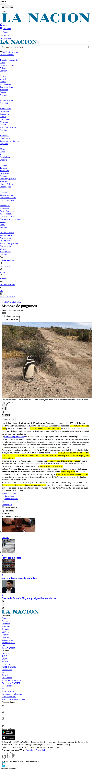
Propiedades (5, 84)
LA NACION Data (7, 65)
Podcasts (4, 181)
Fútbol (2, 149)
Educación (4, 114)
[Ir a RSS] (3, 726)
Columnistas (5, 138)
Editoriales (4, 135)
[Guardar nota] (3, 405)
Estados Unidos (6, 100)
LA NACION (7, 302)
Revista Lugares (6, 238)
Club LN (6, 35)
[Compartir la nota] (3, 408)
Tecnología (4, 170)
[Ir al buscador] (4, 11)
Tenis (2, 154)
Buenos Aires (5, 108)
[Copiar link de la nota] (3, 412)
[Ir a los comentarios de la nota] (5, 405)
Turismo (3, 168)
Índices (3, 92)
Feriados (3, 176)
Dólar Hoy (4, 79)
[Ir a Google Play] (8, 734)
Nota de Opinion (9, 493)
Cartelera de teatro (8, 197)
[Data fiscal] (3, 766)
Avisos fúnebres (7, 211)
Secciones (7, 28)
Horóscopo (5, 173)
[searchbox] (45, 47)
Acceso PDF (5, 205)
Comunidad (5, 119)
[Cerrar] (38, 42)
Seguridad (4, 111)
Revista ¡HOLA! (6, 235)
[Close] (3, 601)
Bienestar (4, 122)
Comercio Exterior (7, 87)
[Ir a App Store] (8, 739)
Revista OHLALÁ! (7, 232)
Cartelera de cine (7, 195)
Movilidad (4, 89)
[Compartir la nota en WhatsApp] (5, 408)
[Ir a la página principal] (46, 22)
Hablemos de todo (8, 127)
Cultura (3, 116)
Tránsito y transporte (9, 60)
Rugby (2, 152)
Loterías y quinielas (8, 178)
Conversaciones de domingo (12, 219)
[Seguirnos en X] (3, 712)
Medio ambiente (11, 498)
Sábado (3, 222)
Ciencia (3, 125)
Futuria (3, 76)
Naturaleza (9, 496)
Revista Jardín (5, 246)
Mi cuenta (7, 39)
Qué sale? (4, 192)
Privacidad (40, 750)
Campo (3, 81)
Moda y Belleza (6, 184)
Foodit (5, 32)
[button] (46, 169)
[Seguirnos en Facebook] (3, 705)
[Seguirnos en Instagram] (3, 719)
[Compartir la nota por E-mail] (8, 415)
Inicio (5, 25)
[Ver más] (3, 501)
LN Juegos (4, 165)
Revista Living (5, 241)
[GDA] (8, 758)
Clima (2, 62)
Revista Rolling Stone (9, 243)
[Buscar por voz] (89, 47)
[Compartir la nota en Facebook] (3, 415)
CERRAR (3, 1)
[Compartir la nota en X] (5, 415)
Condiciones (30, 750)
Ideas (2, 224)
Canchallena (5, 157)
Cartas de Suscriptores (9, 141)
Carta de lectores (7, 216)
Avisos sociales (6, 214)
